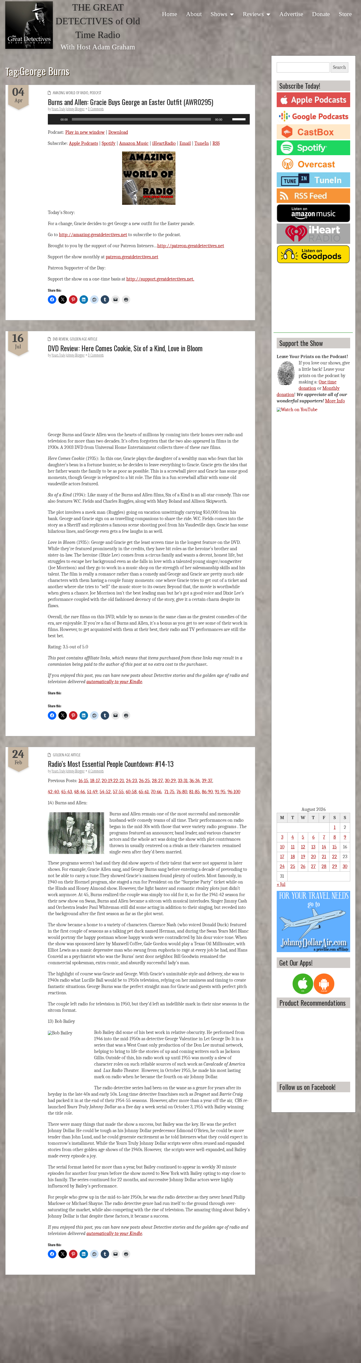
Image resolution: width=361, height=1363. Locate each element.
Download (118, 132)
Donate (321, 14)
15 (334, 847)
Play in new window (85, 132)
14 (324, 847)
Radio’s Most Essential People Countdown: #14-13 (111, 763)
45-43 (66, 792)
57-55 (118, 792)
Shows (219, 14)
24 (282, 866)
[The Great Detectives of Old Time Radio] (29, 25)
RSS (216, 143)
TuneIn (202, 143)
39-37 (207, 780)
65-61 (144, 792)
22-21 (118, 780)
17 (282, 856)
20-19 (107, 780)
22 (334, 856)
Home (169, 14)
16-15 (83, 780)
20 (313, 856)
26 (303, 866)
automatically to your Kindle (114, 682)
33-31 (183, 780)
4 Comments (96, 770)
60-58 (131, 792)
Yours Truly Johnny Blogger (68, 108)
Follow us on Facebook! (307, 1087)
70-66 (156, 792)
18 (293, 856)
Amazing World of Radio (70, 92)
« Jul (281, 884)
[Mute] (228, 119)
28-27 (157, 780)
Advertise (291, 14)
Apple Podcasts (83, 143)
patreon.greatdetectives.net (132, 257)
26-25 (144, 780)
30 (345, 866)
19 (303, 856)
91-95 (220, 792)
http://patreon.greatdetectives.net (190, 246)
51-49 (92, 792)
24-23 (131, 780)
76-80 (182, 792)
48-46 (79, 792)
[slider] (239, 119)
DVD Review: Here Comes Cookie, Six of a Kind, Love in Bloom (125, 348)
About (194, 14)
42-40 (53, 792)
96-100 (234, 792)
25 (292, 866)
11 (293, 847)
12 (303, 847)
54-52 (105, 792)
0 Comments (96, 108)
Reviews (253, 14)
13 (313, 847)
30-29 (170, 780)
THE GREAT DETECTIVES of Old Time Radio (97, 21)
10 (282, 847)
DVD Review (60, 338)
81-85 (194, 792)
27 (313, 866)
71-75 (169, 792)
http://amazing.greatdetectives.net (93, 235)
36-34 (194, 780)
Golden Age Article (84, 338)
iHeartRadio (164, 143)
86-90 (207, 792)
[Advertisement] (313, 300)
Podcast (95, 92)
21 (324, 856)
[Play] (54, 119)
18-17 (95, 780)
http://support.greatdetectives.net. (160, 279)
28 (324, 866)
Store (345, 14)
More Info (335, 401)
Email (185, 143)
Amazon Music (134, 143)
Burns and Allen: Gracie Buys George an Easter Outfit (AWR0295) (130, 102)
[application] (149, 119)
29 (334, 866)
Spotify (108, 143)
